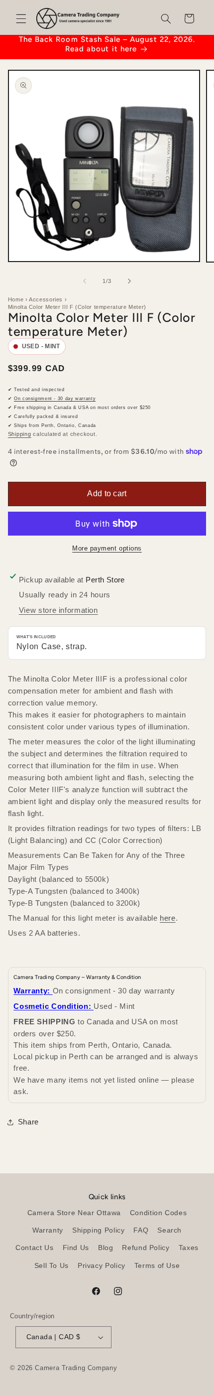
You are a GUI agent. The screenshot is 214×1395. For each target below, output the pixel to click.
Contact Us (34, 1248)
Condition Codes (158, 1213)
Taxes (189, 1248)
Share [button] (28, 1122)
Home (16, 299)
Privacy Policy (101, 1265)
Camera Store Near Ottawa (74, 1213)
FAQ (140, 1230)
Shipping (19, 434)
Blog (105, 1248)
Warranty (47, 1230)
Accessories (46, 299)
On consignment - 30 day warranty (55, 398)
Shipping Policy (98, 1230)
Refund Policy (145, 1248)
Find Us (76, 1248)
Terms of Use (157, 1265)
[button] (20, 18)
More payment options (107, 548)
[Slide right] (129, 281)
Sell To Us (51, 1265)
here (168, 918)
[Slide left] (85, 281)
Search (169, 1230)
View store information (58, 610)
